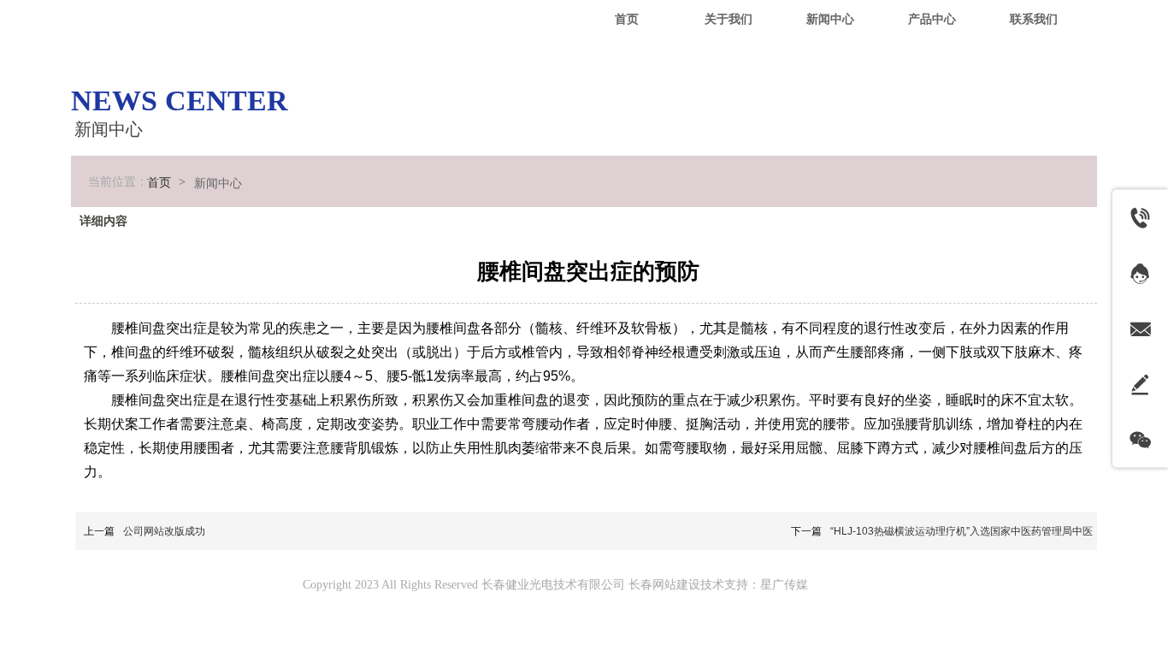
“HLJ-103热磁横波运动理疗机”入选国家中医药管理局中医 (961, 531)
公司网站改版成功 (164, 531)
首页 (159, 182)
